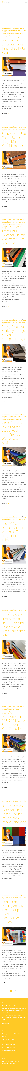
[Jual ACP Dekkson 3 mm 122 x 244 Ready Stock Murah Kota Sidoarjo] (14, 754)
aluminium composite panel (15, 801)
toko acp (21, 33)
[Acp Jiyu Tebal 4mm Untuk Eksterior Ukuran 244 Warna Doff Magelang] (14, 269)
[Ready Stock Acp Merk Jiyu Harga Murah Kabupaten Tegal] (14, 365)
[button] (26, 2)
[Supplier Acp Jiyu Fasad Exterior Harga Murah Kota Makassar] (14, 172)
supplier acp (17, 33)
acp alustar (20, 28)
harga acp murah (18, 31)
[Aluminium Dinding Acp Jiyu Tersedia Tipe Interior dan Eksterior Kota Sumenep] (14, 948)
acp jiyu (6, 30)
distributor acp (7, 31)
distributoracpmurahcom (6, 28)
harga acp (12, 31)
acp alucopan (15, 28)
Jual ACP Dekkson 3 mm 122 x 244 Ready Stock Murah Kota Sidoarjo (14, 721)
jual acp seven (6, 33)
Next (16, 990)
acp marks (11, 30)
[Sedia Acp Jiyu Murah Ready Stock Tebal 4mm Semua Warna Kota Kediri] (14, 468)
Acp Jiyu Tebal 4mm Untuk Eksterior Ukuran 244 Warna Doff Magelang (13, 235)
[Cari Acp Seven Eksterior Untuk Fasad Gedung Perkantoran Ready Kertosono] (14, 848)
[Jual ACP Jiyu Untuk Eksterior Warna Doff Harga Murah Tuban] (14, 566)
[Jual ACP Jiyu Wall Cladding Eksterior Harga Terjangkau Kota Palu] (14, 78)
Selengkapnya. (5, 1023)
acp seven (15, 30)
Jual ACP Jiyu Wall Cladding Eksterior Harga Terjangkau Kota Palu (13, 44)
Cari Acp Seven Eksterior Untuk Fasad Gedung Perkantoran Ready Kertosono (14, 814)
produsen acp (12, 33)
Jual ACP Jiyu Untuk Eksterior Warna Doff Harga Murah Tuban (12, 532)
